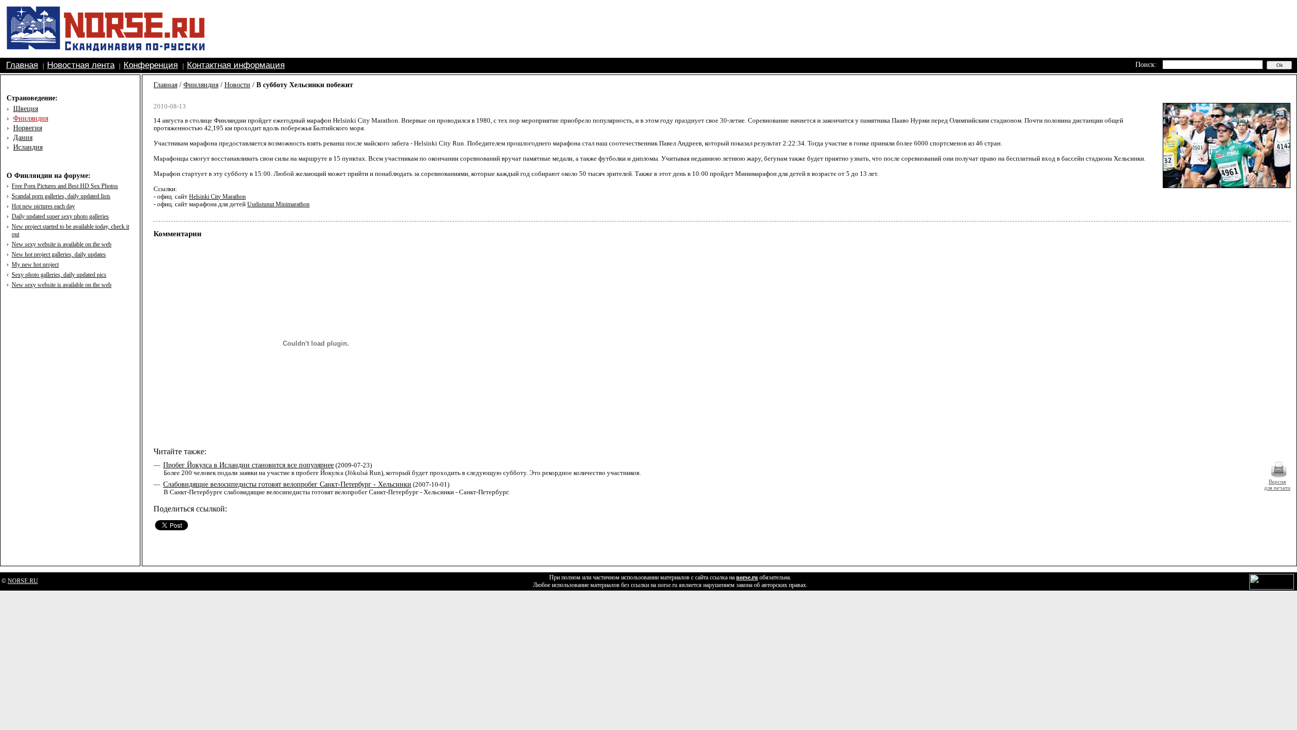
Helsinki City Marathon (217, 196)
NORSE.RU (23, 581)
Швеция (25, 109)
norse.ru (747, 577)
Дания (22, 137)
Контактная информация (236, 65)
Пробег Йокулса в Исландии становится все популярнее (248, 465)
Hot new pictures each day (43, 206)
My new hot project (35, 264)
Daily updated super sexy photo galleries (60, 216)
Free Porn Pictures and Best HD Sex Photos (65, 186)
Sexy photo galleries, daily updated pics (59, 274)
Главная (22, 65)
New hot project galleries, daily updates (59, 254)
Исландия (28, 147)
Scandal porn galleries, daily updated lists (61, 196)
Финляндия (30, 118)
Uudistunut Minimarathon (278, 204)
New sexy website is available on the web (61, 244)
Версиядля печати (1277, 485)
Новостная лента (81, 65)
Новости (237, 85)
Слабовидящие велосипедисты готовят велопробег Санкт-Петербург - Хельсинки (287, 484)
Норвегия (27, 128)
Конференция (151, 65)
